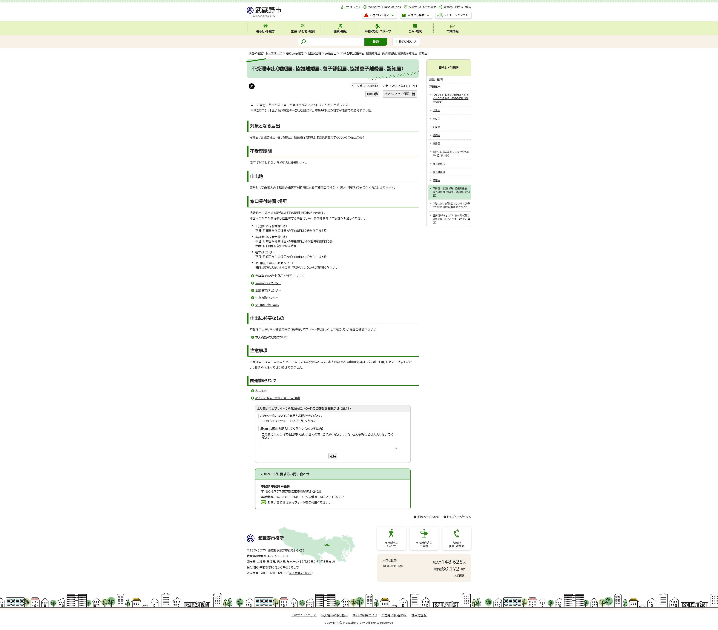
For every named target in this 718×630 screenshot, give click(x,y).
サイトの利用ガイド (364, 615)
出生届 (436, 110)
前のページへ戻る (428, 516)
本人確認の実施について (271, 337)
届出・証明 (314, 53)
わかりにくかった (304, 420)
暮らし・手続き (295, 53)
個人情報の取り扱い (334, 615)
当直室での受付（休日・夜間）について (280, 275)
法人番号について (300, 573)
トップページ (274, 53)
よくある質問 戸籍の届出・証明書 (277, 398)
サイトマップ (353, 7)
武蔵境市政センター (268, 290)
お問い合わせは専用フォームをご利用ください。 (299, 502)
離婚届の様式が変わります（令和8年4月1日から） (451, 154)
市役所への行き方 (391, 544)
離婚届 (436, 143)
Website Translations (384, 7)
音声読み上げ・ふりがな (457, 7)
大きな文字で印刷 (397, 93)
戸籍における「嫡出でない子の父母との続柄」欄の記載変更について (451, 205)
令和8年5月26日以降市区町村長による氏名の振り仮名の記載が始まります (451, 98)
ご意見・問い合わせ (394, 615)
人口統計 (460, 575)
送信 (333, 456)
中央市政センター (266, 297)
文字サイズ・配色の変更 (422, 7)
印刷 (369, 94)
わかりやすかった (275, 420)
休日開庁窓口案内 (267, 305)
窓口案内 (261, 390)
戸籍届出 (330, 53)
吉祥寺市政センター (268, 283)
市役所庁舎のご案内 (424, 544)
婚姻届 (436, 135)
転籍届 (436, 180)
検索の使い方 (408, 41)
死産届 (436, 127)
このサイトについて (304, 615)
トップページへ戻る (459, 516)
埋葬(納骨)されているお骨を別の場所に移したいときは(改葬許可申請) (451, 219)
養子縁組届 (439, 164)
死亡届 (436, 119)
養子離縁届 (439, 172)
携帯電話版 (419, 615)
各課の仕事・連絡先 (456, 544)
